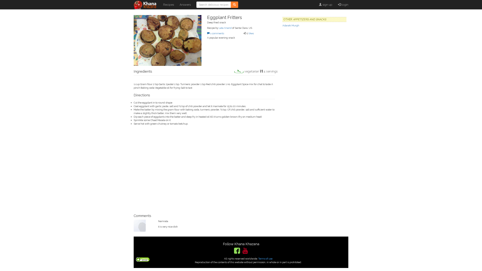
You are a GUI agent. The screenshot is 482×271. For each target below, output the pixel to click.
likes (251, 33)
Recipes (168, 4)
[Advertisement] (204, 168)
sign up (327, 4)
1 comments (217, 33)
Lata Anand (225, 28)
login (344, 4)
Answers (185, 4)
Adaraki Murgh (290, 25)
